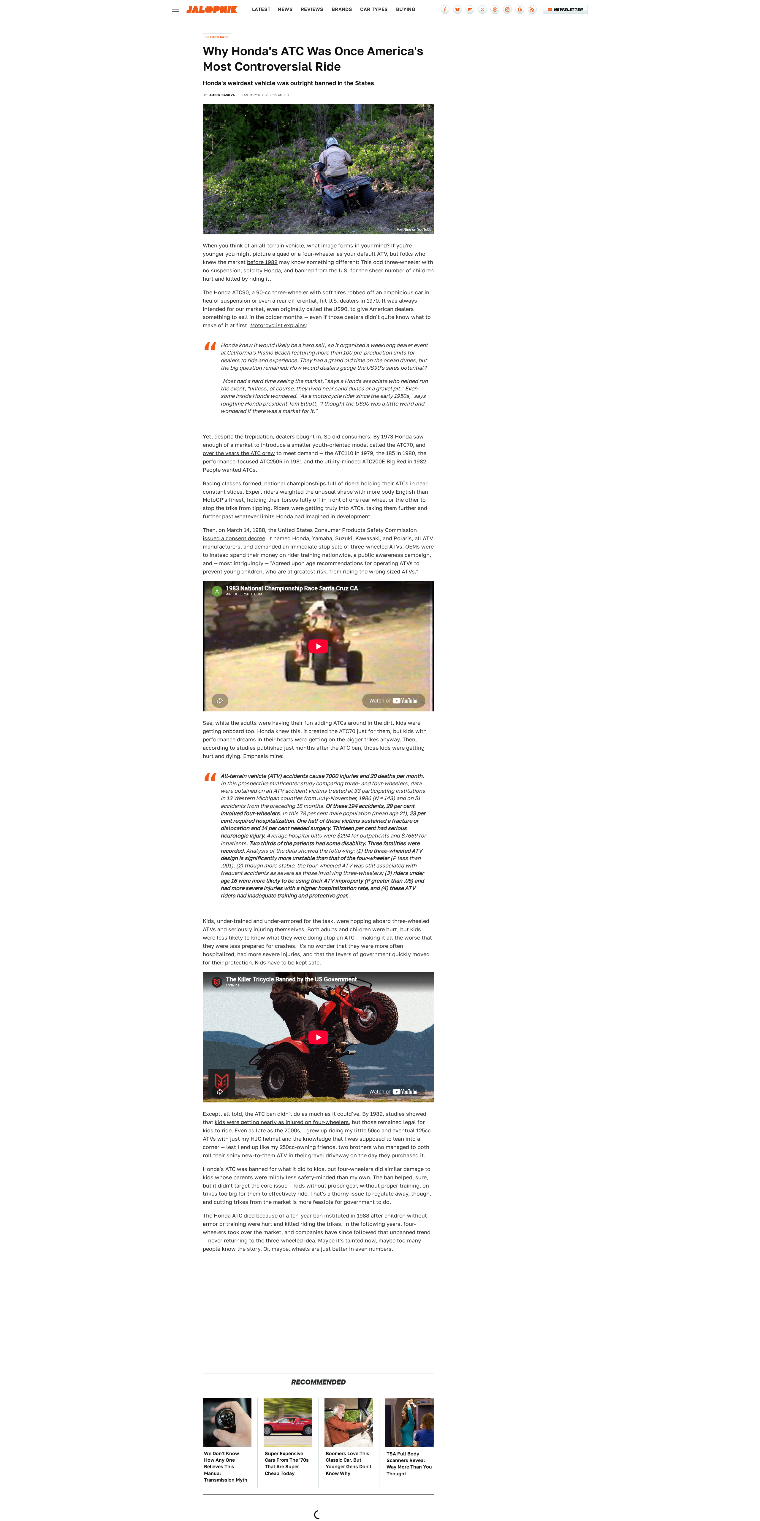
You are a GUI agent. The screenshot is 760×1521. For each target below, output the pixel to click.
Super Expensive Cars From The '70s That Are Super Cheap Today (287, 1463)
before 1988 (262, 262)
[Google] (519, 9)
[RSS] (532, 9)
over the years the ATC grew (239, 453)
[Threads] (494, 9)
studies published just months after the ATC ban (299, 748)
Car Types (374, 9)
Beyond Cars (217, 37)
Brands (342, 9)
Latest (261, 9)
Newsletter (568, 9)
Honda (272, 270)
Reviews (312, 9)
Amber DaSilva (222, 95)
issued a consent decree (234, 538)
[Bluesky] (457, 9)
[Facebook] (445, 9)
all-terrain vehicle (281, 245)
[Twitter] (482, 9)
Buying (405, 9)
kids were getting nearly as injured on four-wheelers (282, 1122)
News (285, 9)
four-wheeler (318, 254)
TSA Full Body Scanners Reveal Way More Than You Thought (409, 1464)
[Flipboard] (470, 9)
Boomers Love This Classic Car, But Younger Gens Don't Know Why (348, 1463)
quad (283, 254)
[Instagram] (507, 9)
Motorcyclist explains (278, 325)
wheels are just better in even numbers (342, 1249)
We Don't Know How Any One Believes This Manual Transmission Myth (225, 1467)
